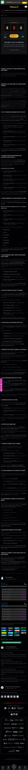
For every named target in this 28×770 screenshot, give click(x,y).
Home (2, 15)
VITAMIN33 (14, 78)
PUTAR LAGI (14, 36)
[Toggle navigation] (26, 7)
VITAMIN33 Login (4, 80)
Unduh (24, 2)
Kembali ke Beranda (14, 50)
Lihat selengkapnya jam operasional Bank (11, 642)
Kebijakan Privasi (19, 759)
